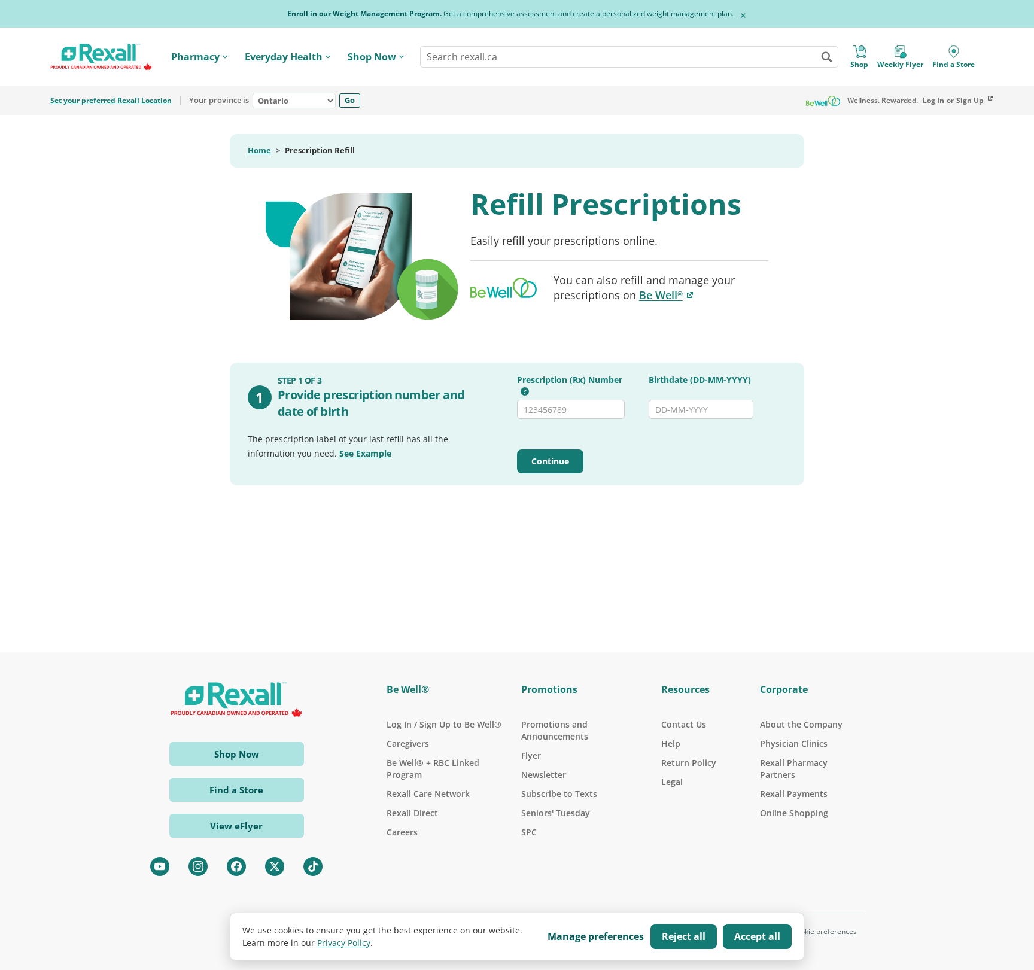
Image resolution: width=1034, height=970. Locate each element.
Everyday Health (284, 57)
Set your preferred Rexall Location (111, 100)
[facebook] (236, 866)
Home (259, 151)
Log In (933, 100)
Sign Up (970, 100)
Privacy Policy (343, 942)
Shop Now (372, 57)
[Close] (743, 15)
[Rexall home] (101, 57)
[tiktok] (313, 866)
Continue (550, 461)
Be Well (667, 295)
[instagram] (198, 866)
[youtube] (159, 866)
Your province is (219, 100)
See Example (365, 453)
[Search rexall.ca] (826, 57)
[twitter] (274, 866)
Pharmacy (195, 57)
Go (350, 100)
